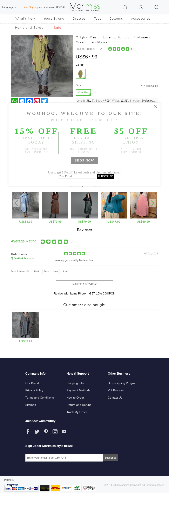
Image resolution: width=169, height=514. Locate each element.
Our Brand (32, 383)
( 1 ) (133, 49)
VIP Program (116, 390)
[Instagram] (55, 431)
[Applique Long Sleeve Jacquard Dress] (84, 217)
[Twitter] (36, 431)
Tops (97, 18)
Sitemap (30, 404)
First (36, 271)
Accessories (140, 18)
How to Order (75, 397)
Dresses (79, 18)
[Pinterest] (45, 431)
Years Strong (54, 18)
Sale (57, 28)
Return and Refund (79, 404)
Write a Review (84, 284)
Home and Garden (30, 28)
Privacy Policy (34, 390)
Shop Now (84, 160)
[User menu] (125, 7)
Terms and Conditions (39, 397)
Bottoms (116, 18)
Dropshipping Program (122, 383)
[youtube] (64, 431)
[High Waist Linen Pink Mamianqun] (143, 217)
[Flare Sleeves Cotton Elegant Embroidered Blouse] (114, 217)
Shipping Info (75, 383)
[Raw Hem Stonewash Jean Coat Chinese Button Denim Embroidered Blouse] (25, 217)
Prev (46, 271)
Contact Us (115, 397)
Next (56, 271)
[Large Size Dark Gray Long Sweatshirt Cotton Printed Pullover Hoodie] (25, 337)
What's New (25, 18)
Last (65, 271)
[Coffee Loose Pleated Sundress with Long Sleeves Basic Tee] (55, 217)
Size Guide (152, 85)
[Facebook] (27, 431)
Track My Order (77, 412)
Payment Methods (78, 390)
